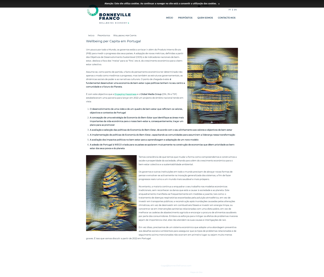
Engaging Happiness (125, 94)
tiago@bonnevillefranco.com (176, 265)
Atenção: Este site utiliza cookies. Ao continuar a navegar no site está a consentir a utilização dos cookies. (161, 3)
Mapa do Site (196, 272)
